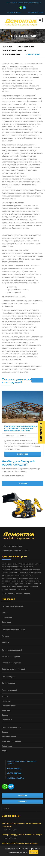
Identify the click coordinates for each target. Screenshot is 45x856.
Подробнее (22, 454)
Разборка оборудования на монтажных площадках (20, 844)
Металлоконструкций (11, 656)
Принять (33, 852)
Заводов (5, 642)
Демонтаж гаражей (11, 54)
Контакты (22, 795)
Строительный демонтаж (14, 50)
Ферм (4, 750)
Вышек (5, 732)
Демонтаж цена (8, 683)
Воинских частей (9, 737)
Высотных (6, 710)
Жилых (5, 697)
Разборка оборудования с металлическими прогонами (21, 824)
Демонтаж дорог (9, 677)
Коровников (7, 746)
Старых (5, 715)
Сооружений (7, 617)
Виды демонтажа (26, 46)
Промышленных (8, 706)
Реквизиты (22, 801)
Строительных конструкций (13, 669)
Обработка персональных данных (16, 593)
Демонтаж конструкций (12, 650)
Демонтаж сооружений (11, 727)
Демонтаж (7, 46)
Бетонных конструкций (11, 663)
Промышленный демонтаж (13, 630)
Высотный (6, 622)
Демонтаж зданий (9, 690)
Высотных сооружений (11, 741)
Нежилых (6, 701)
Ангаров (5, 636)
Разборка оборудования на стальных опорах (22, 835)
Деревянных (7, 720)
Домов (5, 613)
